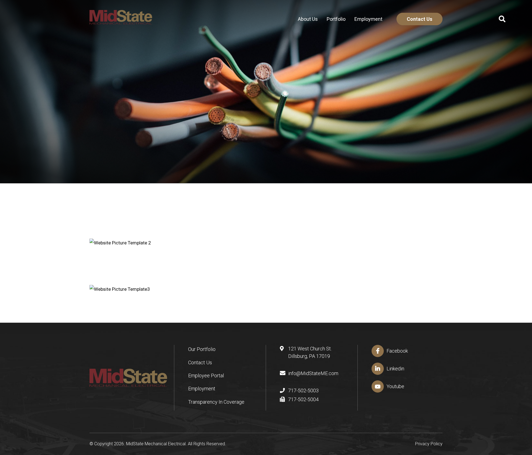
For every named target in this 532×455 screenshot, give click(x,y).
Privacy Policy (429, 443)
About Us (308, 19)
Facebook (397, 351)
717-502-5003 (303, 390)
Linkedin (395, 368)
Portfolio (336, 19)
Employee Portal (206, 375)
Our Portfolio (202, 349)
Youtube (395, 386)
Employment (368, 19)
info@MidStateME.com (313, 373)
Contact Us (419, 19)
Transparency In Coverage (216, 402)
